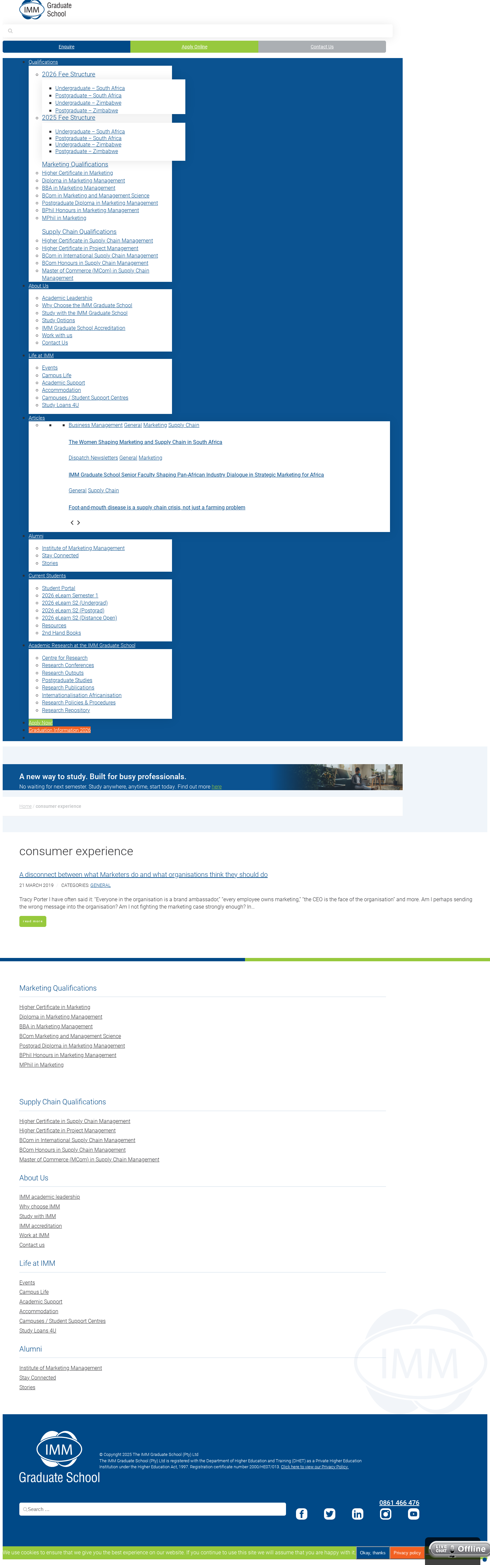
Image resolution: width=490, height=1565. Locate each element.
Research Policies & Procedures (79, 702)
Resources (54, 625)
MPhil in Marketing (64, 217)
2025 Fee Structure (68, 117)
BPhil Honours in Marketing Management (90, 209)
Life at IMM (41, 355)
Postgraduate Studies (67, 679)
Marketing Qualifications (75, 164)
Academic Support (63, 382)
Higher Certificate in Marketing (77, 172)
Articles (37, 417)
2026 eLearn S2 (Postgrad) (73, 610)
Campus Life (56, 375)
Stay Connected (60, 555)
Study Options (58, 320)
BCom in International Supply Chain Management (100, 255)
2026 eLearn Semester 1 (70, 595)
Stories (50, 562)
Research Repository (66, 709)
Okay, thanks (373, 1552)
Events (50, 367)
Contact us (32, 1244)
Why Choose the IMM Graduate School (87, 305)
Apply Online (194, 46)
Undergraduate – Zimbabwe (88, 102)
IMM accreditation (40, 1225)
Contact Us (322, 46)
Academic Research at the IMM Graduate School (82, 645)
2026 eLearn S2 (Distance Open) (79, 617)
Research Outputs (63, 672)
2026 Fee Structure (68, 74)
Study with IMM (37, 1215)
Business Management (96, 424)
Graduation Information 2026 (60, 729)
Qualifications (43, 61)
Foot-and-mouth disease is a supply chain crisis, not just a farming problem (157, 507)
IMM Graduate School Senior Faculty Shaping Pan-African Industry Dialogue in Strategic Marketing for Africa (196, 474)
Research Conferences (68, 664)
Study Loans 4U (60, 404)
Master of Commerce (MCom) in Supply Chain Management (89, 1159)
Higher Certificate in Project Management (90, 247)
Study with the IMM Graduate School (85, 312)
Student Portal (58, 587)
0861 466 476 (399, 1502)
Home (25, 806)
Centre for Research (65, 657)
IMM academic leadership (49, 1196)
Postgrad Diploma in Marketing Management (72, 1045)
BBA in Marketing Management (78, 187)
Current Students (47, 575)
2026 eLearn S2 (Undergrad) (75, 602)
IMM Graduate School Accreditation (83, 327)
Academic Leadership (67, 297)
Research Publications (68, 687)
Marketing (155, 424)
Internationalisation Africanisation (82, 694)
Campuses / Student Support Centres (85, 397)
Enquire (66, 46)
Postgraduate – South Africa (88, 95)
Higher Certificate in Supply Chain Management (97, 240)
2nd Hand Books (61, 632)
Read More (33, 921)
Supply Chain (183, 424)
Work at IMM (34, 1234)
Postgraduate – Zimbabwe (86, 110)
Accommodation (61, 389)
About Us (39, 285)
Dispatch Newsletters (93, 457)
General (133, 424)
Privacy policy (407, 1552)
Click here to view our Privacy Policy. (315, 1467)
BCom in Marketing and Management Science (95, 195)
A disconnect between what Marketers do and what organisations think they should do (143, 874)
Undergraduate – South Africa (90, 87)
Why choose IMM (39, 1206)
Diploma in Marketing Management (83, 180)
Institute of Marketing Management (83, 547)
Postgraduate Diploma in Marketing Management (100, 202)
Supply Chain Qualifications (79, 231)
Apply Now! (41, 722)
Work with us (57, 335)
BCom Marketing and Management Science (70, 1035)
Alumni (36, 535)
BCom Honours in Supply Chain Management (95, 262)
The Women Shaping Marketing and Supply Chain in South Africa (145, 441)
